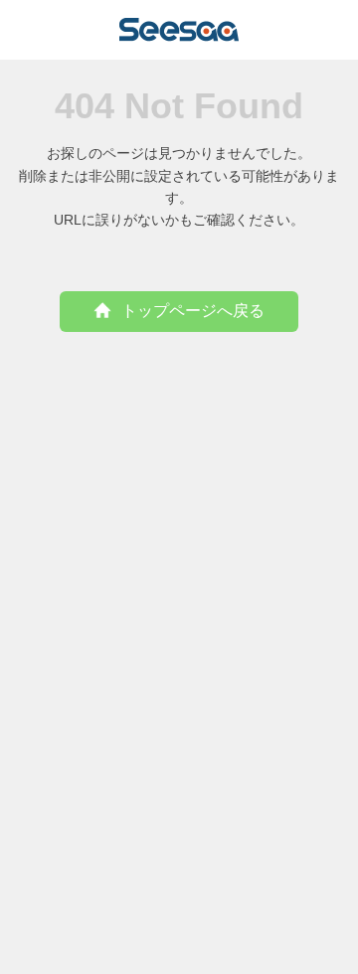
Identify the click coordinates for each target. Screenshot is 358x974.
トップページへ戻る (193, 310)
